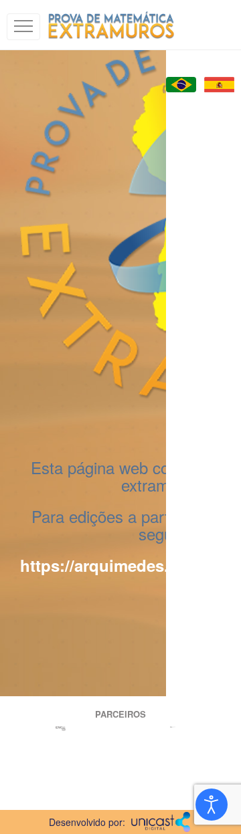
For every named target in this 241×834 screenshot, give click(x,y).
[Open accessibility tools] (211, 805)
